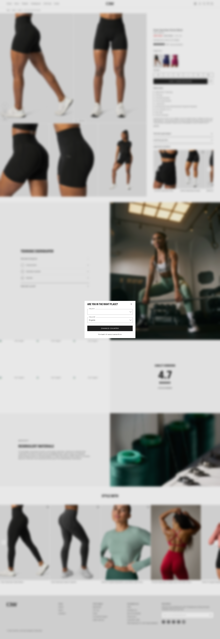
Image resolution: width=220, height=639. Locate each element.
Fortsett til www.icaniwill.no (110, 334)
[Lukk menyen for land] (131, 304)
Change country (110, 328)
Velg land (92, 308)
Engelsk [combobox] (92, 320)
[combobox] (110, 312)
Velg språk (92, 317)
